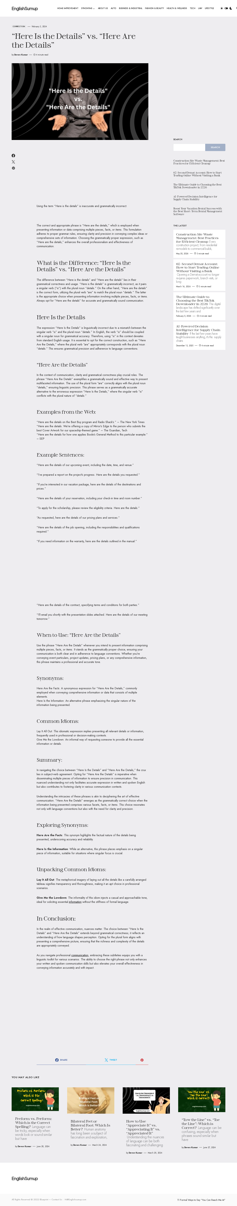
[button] (226, 8)
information (75, 902)
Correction (19, 26)
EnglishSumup (25, 8)
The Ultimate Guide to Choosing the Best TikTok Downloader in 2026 (197, 186)
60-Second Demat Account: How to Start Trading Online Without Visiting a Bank (197, 174)
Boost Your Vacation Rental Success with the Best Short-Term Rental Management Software (197, 211)
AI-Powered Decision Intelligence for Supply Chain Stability (195, 198)
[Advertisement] (92, 174)
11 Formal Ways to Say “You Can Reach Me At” (201, 1200)
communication (79, 955)
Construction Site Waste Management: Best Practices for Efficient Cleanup (199, 162)
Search (177, 139)
